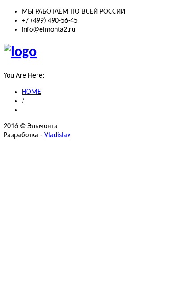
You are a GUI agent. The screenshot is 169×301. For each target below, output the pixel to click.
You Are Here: (24, 75)
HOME (31, 92)
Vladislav (57, 135)
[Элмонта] (20, 52)
